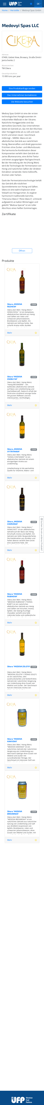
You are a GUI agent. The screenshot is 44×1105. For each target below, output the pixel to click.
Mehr (9, 332)
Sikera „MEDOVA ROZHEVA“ (14, 305)
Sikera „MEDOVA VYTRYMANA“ (14, 450)
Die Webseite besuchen (22, 101)
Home (5, 10)
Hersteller (14, 10)
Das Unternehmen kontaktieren (22, 95)
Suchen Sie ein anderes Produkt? (41, 535)
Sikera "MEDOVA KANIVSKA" (14, 740)
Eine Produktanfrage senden (22, 88)
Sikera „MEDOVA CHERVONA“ (14, 522)
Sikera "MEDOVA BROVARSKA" (14, 812)
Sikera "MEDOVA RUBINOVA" (14, 595)
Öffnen (22, 250)
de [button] (38, 3)
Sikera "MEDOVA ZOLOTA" (18, 666)
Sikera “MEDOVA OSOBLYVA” (14, 377)
